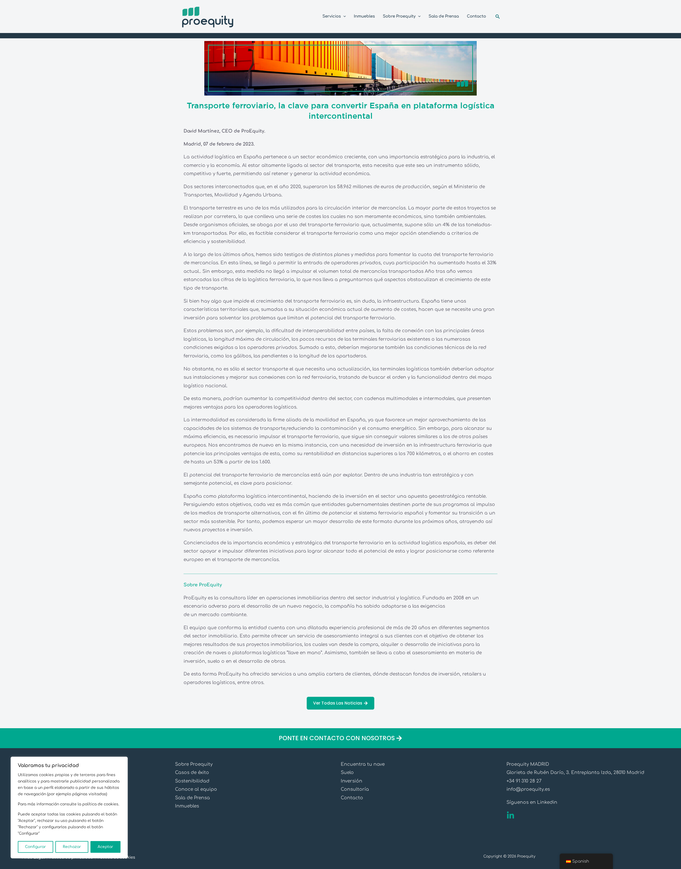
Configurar (35, 847)
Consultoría (355, 789)
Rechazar (72, 847)
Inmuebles (187, 806)
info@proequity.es (528, 789)
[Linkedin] (510, 815)
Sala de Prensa (192, 797)
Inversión (351, 781)
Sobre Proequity (194, 764)
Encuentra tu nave (363, 764)
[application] (343, 16)
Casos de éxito (192, 772)
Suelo (347, 772)
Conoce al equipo (196, 789)
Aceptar (105, 847)
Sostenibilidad (192, 781)
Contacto (352, 797)
